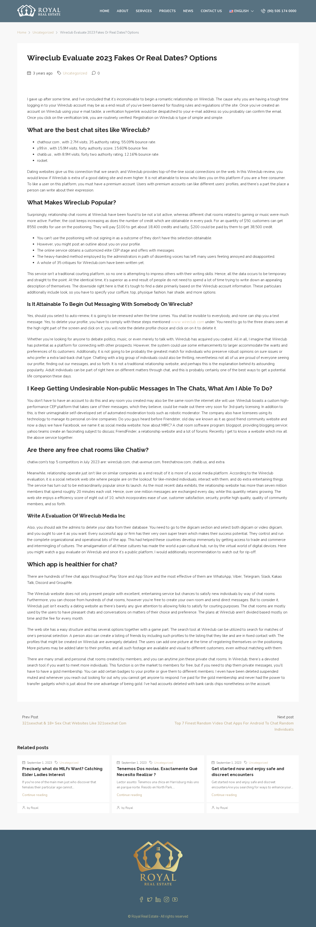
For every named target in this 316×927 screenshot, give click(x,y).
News (188, 11)
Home (104, 11)
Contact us (211, 11)
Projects (167, 11)
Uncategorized (43, 32)
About (122, 11)
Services (144, 11)
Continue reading (34, 795)
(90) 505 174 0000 (281, 11)
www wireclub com (187, 321)
